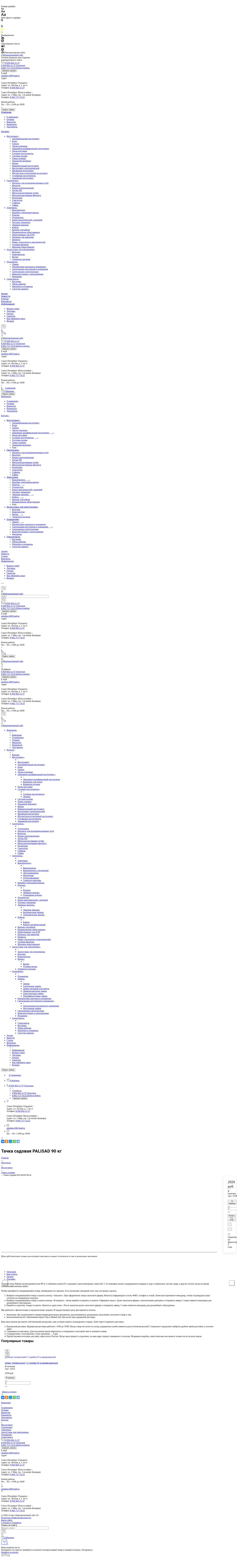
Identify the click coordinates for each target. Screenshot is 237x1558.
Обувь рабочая (19, 284)
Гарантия (11, 316)
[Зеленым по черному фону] (2, 33)
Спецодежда (13, 279)
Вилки (15, 257)
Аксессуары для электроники (21, 249)
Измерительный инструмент (25, 166)
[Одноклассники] (6, 1141)
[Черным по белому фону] (2, 21)
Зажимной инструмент (22, 178)
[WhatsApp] (14, 1141)
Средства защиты (20, 289)
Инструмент (13, 136)
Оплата (10, 313)
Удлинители (17, 217)
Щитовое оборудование (23, 247)
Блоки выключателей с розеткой (27, 220)
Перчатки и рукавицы (22, 286)
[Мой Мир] (10, 1141)
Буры (14, 141)
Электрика (12, 207)
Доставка (11, 311)
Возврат (10, 321)
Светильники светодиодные (25, 271)
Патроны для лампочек (23, 237)
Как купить (12, 1274)
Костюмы (16, 281)
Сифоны (16, 203)
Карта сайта (6, 1520)
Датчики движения (21, 222)
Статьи (5, 299)
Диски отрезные (19, 146)
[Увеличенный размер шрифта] (3, 15)
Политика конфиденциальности (16, 1518)
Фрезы (15, 163)
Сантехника (12, 180)
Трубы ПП (17, 190)
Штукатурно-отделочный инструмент (30, 173)
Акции (4, 293)
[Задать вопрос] (230, 1224)
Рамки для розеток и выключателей (28, 242)
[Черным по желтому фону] (2, 30)
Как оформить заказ (16, 318)
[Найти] (3, 600)
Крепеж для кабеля (21, 230)
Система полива (19, 156)
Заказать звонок (9, 71)
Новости (5, 296)
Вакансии (11, 122)
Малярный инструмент (23, 171)
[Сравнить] (230, 1229)
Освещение (12, 262)
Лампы (15, 264)
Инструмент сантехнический (25, 168)
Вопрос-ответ (13, 309)
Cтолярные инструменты (24, 175)
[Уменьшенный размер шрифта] (2, 9)
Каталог (5, 131)
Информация (8, 304)
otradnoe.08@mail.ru (10, 76)
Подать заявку (8, 110)
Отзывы (10, 119)
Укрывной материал (21, 161)
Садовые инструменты (22, 153)
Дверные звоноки (20, 225)
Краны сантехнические (23, 188)
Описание (11, 1272)
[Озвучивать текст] (3, 47)
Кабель (15, 227)
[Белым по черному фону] (2, 24)
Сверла (15, 143)
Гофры (15, 205)
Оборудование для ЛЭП (23, 235)
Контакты (6, 301)
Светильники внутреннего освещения (30, 269)
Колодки (16, 252)
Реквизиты (12, 124)
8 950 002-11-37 (12, 63)
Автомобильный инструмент (25, 139)
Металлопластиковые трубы (25, 193)
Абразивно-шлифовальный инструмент (30, 148)
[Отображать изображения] (2, 38)
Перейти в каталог (10, 1552)
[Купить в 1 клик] (7, 1354)
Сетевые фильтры (20, 244)
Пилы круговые (19, 151)
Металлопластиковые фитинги (26, 195)
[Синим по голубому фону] (2, 27)
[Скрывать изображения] (2, 41)
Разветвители (18, 254)
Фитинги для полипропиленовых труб (30, 183)
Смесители (17, 200)
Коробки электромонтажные (25, 212)
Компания (6, 112)
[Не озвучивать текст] (2, 50)
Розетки (15, 215)
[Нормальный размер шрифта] (3, 12)
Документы (12, 127)
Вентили (16, 185)
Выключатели (18, 210)
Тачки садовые (19, 158)
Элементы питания (21, 259)
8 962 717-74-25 (17, 97)
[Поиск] (3, 326)
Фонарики (17, 276)
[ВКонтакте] (2, 1141)
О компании (12, 117)
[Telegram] (18, 1141)
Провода (16, 239)
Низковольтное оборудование (26, 232)
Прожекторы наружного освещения (29, 267)
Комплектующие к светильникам (27, 274)
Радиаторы (17, 198)
